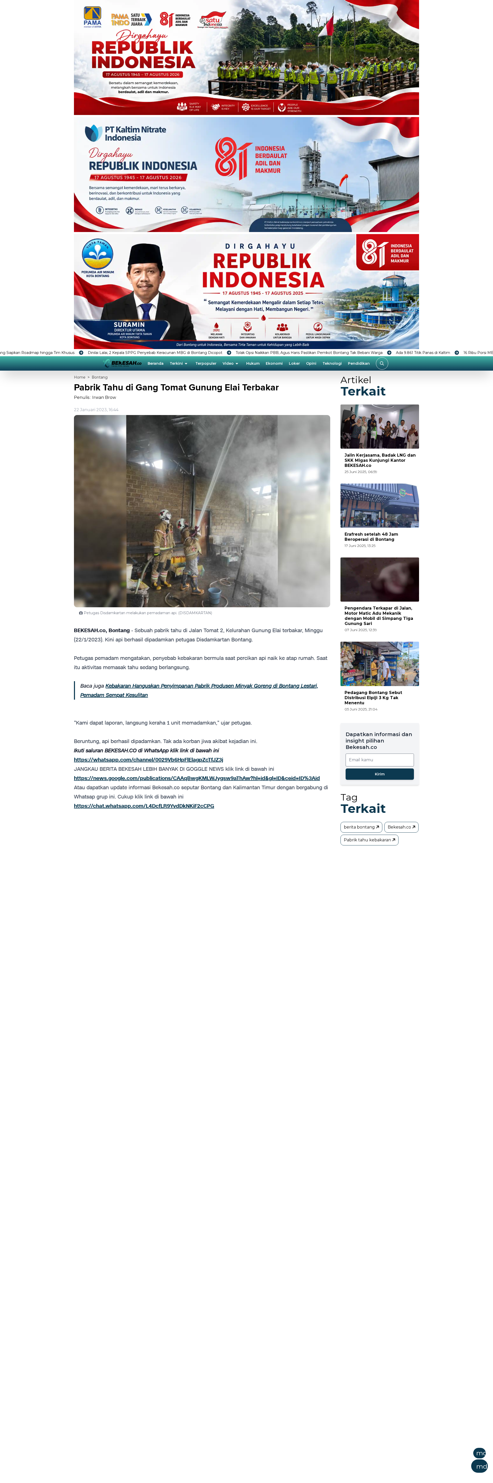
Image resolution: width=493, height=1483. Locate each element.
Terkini (176, 363)
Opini (311, 363)
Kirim (380, 774)
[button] (272, 1462)
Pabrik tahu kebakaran (368, 839)
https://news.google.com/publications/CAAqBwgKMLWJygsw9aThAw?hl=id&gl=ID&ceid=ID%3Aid (197, 778)
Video (228, 363)
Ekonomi (274, 363)
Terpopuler (205, 363)
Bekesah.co (400, 827)
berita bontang (360, 827)
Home (80, 377)
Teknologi (332, 363)
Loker (294, 363)
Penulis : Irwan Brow (95, 397)
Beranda (156, 363)
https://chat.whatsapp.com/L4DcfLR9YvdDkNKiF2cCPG (144, 806)
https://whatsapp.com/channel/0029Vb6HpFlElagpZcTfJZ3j (148, 759)
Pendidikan (359, 363)
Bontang (100, 377)
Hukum (253, 363)
